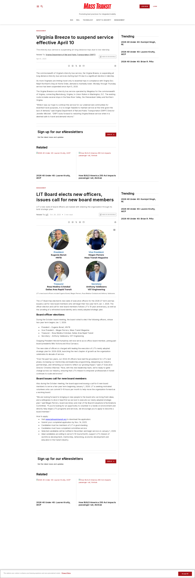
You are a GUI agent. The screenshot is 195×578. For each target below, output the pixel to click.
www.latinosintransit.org (56, 419)
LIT (47, 215)
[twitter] (76, 66)
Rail (78, 20)
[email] (84, 66)
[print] (115, 66)
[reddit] (80, 66)
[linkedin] (73, 66)
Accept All (185, 574)
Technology (88, 20)
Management (119, 20)
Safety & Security (103, 20)
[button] (37, 6)
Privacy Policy (66, 573)
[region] (97, 574)
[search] (41, 6)
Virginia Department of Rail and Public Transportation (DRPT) (71, 55)
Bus (71, 20)
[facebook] (69, 66)
